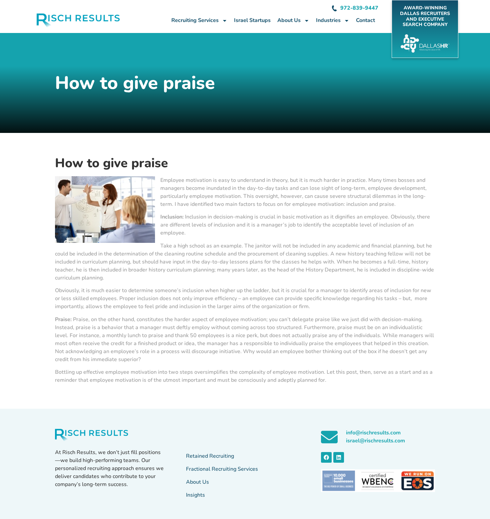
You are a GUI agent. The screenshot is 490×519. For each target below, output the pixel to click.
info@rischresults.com (373, 432)
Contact (365, 20)
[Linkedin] (338, 457)
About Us (289, 20)
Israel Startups (252, 20)
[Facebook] (326, 457)
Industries (328, 20)
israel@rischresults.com (375, 440)
